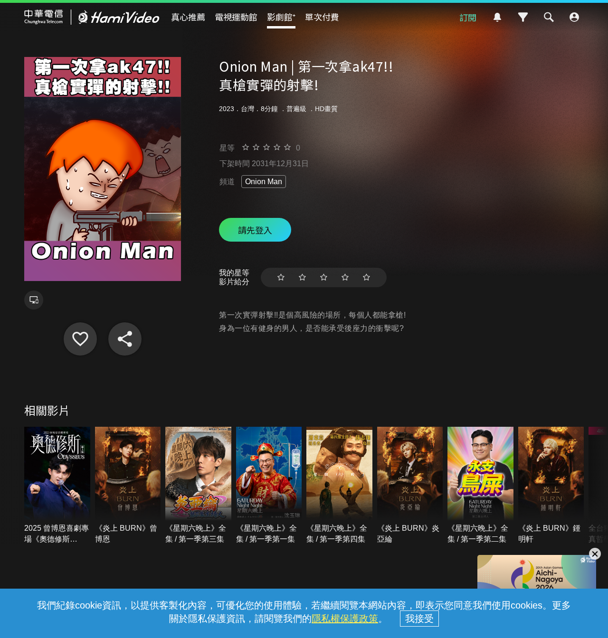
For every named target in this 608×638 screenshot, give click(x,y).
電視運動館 (236, 16)
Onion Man (263, 182)
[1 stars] (281, 277)
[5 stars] (366, 277)
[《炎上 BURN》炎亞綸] (410, 485)
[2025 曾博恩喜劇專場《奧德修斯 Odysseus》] (57, 485)
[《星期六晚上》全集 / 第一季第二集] (480, 485)
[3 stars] (323, 277)
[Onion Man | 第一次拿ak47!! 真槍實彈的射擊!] (80, 339)
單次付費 (322, 16)
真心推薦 (188, 16)
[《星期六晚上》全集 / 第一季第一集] (269, 485)
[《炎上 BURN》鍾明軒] (551, 485)
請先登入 (255, 230)
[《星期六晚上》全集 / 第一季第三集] (198, 485)
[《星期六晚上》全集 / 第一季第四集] (339, 485)
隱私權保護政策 (345, 618)
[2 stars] (302, 277)
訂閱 (467, 17)
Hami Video (92, 17)
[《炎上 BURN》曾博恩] (128, 485)
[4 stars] (345, 277)
